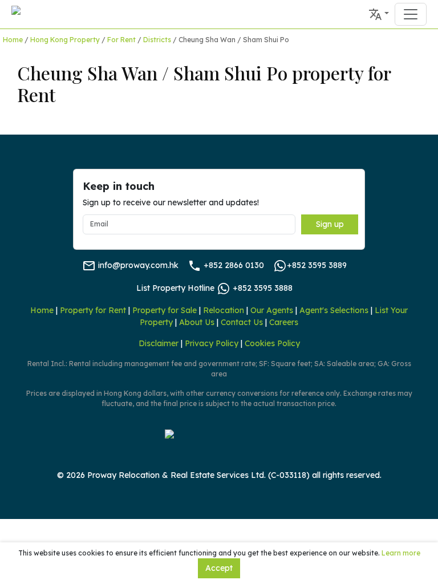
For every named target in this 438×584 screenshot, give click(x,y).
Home (13, 39)
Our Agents (271, 310)
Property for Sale (164, 310)
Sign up (330, 224)
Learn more (401, 553)
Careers (283, 322)
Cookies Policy (272, 343)
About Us (196, 322)
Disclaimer (159, 343)
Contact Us (242, 322)
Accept (219, 568)
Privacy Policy (211, 343)
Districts (157, 39)
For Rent (121, 39)
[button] (378, 14)
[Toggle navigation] (411, 14)
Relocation (223, 310)
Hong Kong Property (65, 39)
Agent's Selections (333, 310)
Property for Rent (93, 310)
